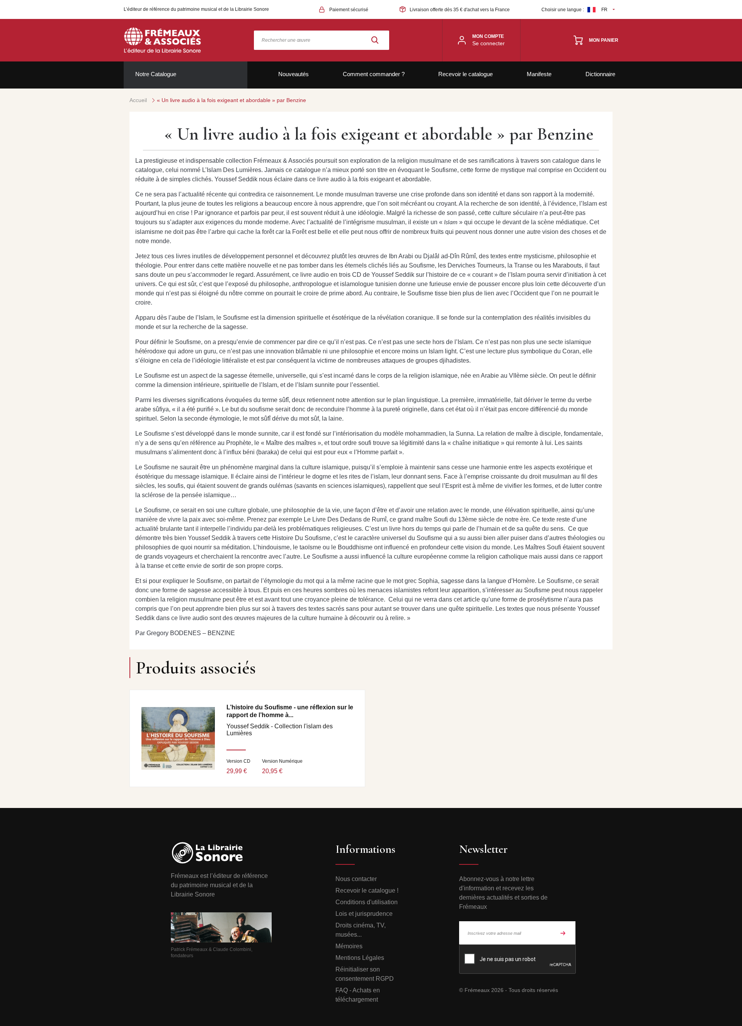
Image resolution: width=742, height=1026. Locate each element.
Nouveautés (293, 74)
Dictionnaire (600, 74)
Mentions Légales (359, 957)
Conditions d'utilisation (366, 902)
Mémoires (348, 946)
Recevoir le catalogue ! (366, 890)
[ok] (563, 933)
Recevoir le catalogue (465, 74)
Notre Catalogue (155, 74)
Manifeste (539, 74)
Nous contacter (356, 879)
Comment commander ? (374, 74)
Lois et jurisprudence (364, 913)
